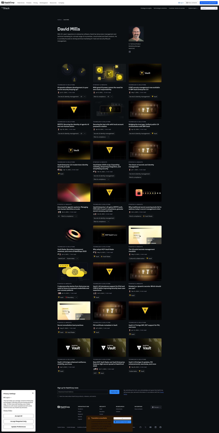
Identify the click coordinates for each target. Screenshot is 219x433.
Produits (28, 3)
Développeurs (44, 3)
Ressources (53, 3)
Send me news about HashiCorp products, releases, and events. (78, 396)
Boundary (102, 411)
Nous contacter (139, 409)
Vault (100, 409)
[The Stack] (5, 8)
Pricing (35, 3)
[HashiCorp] (7, 2)
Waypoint (80, 414)
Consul (101, 414)
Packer (79, 411)
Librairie (118, 411)
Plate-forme (20, 3)
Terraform (80, 409)
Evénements (119, 409)
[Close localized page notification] (122, 418)
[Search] (216, 8)
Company (61, 3)
